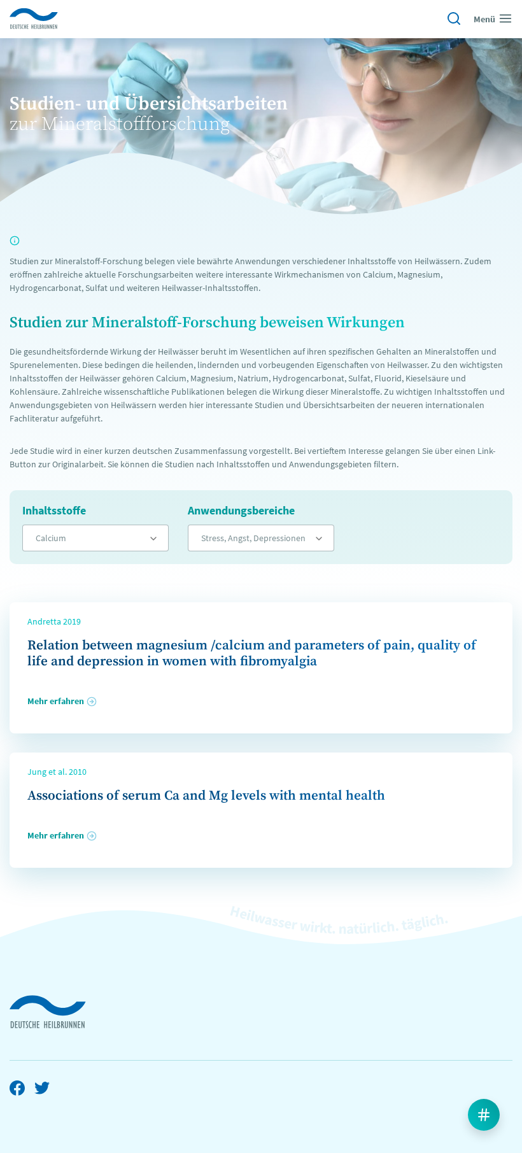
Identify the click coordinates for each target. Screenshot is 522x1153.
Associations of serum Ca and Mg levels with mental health (206, 796)
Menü (484, 19)
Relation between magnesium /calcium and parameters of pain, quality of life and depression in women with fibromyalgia (251, 653)
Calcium (51, 538)
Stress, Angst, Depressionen (253, 538)
